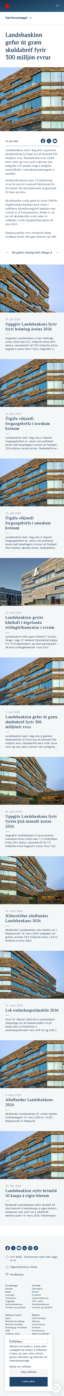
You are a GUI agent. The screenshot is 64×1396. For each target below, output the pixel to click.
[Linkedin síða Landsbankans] (24, 1248)
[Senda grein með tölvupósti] (55, 141)
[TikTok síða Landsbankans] (36, 1248)
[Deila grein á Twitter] (49, 141)
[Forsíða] (7, 6)
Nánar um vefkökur (20, 1367)
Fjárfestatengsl (16, 18)
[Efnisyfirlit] (58, 6)
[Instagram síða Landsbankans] (30, 1248)
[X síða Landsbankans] (13, 1248)
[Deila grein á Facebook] (43, 141)
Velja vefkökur (29, 1372)
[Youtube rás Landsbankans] (19, 1248)
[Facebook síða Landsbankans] (7, 1248)
